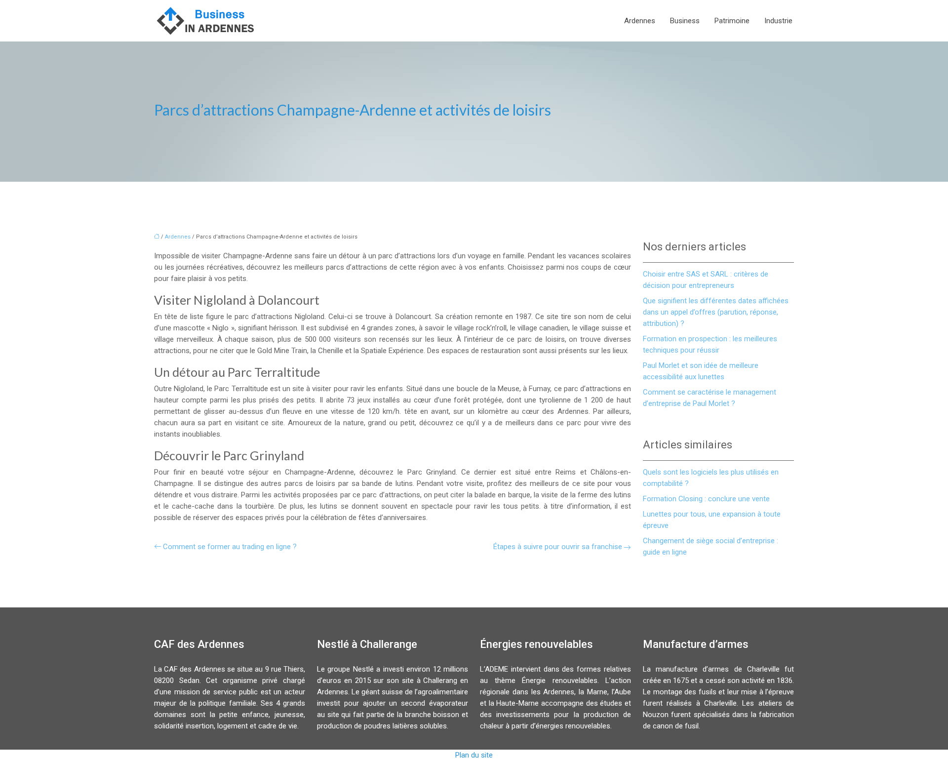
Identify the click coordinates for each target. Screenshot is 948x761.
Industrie (778, 20)
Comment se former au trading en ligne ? (230, 546)
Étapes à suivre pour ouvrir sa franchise (557, 546)
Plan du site (474, 755)
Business (685, 20)
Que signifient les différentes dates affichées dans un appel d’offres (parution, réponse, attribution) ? (716, 312)
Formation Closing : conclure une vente (706, 498)
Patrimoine (732, 20)
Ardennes (639, 20)
